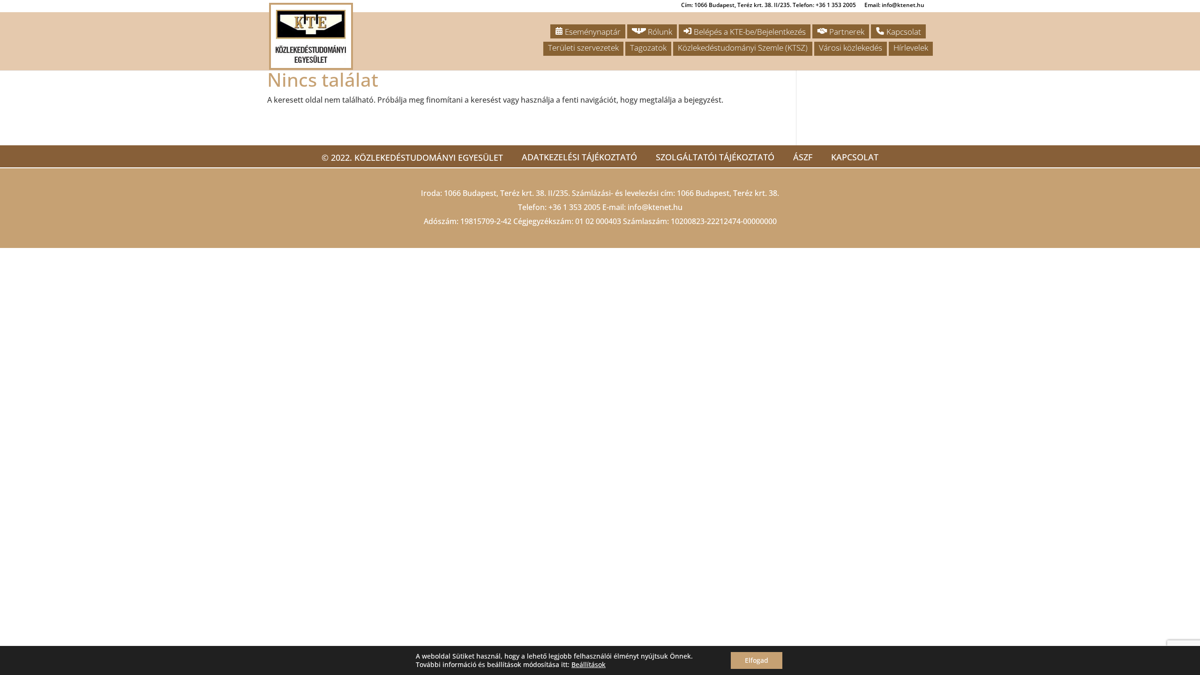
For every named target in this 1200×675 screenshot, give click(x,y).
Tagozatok (648, 47)
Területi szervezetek (583, 47)
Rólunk (659, 31)
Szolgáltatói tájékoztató (715, 157)
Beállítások (588, 664)
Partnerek (845, 31)
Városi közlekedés (850, 47)
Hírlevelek (910, 47)
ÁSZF (802, 157)
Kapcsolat (903, 31)
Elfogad (756, 660)
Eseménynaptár (592, 31)
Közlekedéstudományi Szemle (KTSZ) (743, 47)
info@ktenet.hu (655, 207)
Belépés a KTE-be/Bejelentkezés (749, 31)
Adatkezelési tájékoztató (579, 157)
